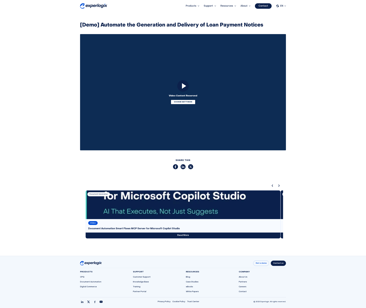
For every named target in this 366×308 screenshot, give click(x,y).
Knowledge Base (141, 282)
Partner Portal (139, 292)
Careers (242, 287)
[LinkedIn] (82, 302)
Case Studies (192, 282)
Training (136, 287)
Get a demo (261, 263)
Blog (188, 277)
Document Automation (90, 282)
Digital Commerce (88, 287)
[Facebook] (95, 302)
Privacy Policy (164, 302)
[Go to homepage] (91, 263)
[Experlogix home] (93, 6)
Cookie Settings (183, 102)
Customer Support (142, 277)
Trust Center (193, 302)
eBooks (189, 287)
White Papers (192, 292)
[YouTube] (101, 302)
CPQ (82, 277)
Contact (263, 6)
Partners (243, 282)
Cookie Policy (178, 302)
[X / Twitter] (88, 302)
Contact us (278, 263)
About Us (243, 277)
